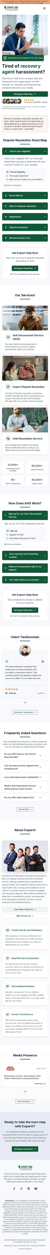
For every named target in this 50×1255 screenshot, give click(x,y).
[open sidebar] (44, 8)
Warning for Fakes (11, 1246)
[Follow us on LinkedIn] (28, 1188)
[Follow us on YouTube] (35, 1188)
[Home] (11, 8)
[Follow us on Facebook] (14, 1188)
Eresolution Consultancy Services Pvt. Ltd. (29, 1241)
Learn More (29, 129)
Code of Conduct (25, 1249)
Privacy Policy (24, 1246)
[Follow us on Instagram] (21, 1188)
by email (41, 3)
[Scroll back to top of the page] (4, 1247)
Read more (39, 1084)
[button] (25, 151)
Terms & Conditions (38, 1246)
